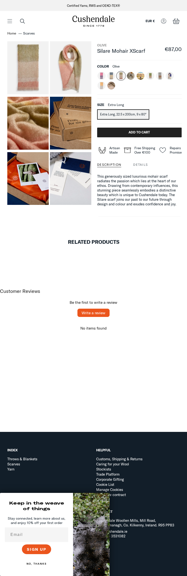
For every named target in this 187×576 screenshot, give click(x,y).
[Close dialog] (104, 498)
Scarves (13, 464)
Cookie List (105, 484)
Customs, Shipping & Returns (119, 459)
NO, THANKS (37, 563)
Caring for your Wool (112, 464)
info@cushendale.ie (111, 531)
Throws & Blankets (22, 459)
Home (11, 33)
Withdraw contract (111, 494)
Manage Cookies (109, 489)
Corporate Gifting (110, 479)
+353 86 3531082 (110, 536)
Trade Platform (108, 474)
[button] (22, 21)
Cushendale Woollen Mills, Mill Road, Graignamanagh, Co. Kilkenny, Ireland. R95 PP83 (135, 522)
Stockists (103, 469)
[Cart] (176, 21)
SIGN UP (37, 549)
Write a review (93, 312)
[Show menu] (9, 21)
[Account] (164, 21)
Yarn (10, 469)
